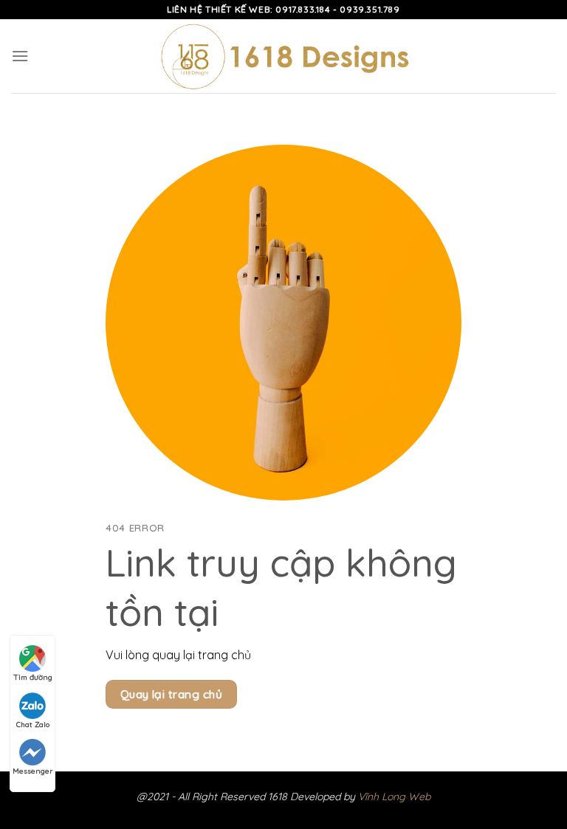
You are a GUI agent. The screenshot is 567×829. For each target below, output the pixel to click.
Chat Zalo (32, 724)
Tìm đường (32, 677)
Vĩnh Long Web (394, 796)
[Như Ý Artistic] (284, 56)
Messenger (32, 771)
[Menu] (20, 56)
